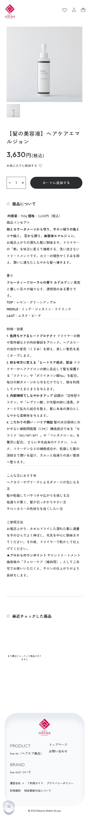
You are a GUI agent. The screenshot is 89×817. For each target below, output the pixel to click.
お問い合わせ (58, 751)
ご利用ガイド (35, 783)
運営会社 (16, 783)
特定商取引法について (37, 790)
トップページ (58, 744)
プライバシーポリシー (60, 783)
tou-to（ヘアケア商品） (26, 753)
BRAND (17, 764)
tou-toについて (20, 772)
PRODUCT (20, 746)
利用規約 (15, 790)
